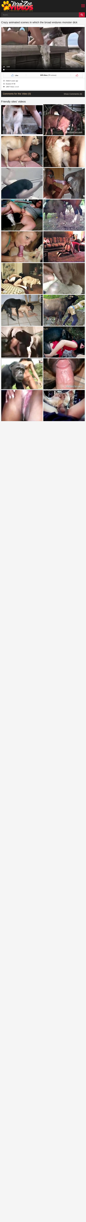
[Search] (82, 14)
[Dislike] (77, 75)
